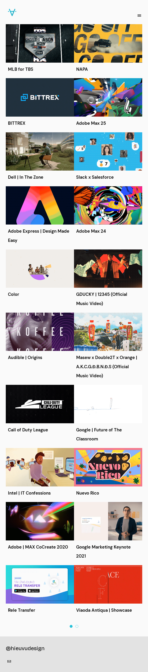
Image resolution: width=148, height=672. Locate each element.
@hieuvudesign (25, 648)
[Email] (9, 661)
